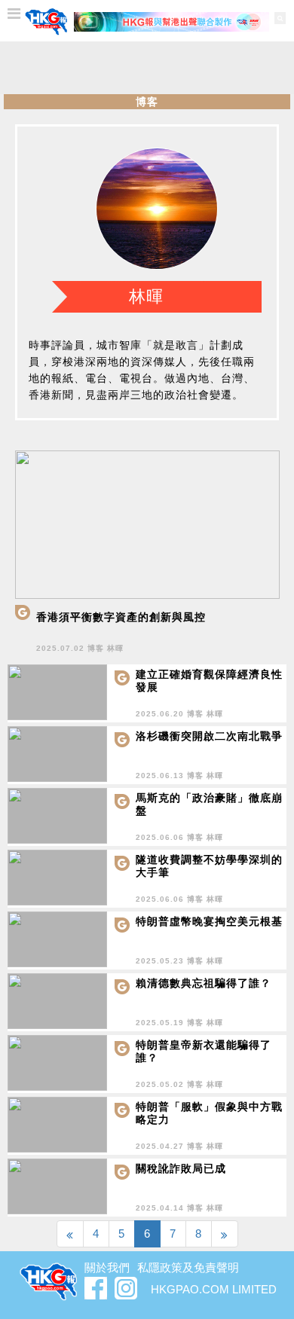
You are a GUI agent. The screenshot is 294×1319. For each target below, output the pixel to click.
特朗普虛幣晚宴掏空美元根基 (209, 921)
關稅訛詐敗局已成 (181, 1168)
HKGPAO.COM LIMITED (214, 1289)
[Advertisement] (147, 68)
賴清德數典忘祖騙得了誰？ (203, 983)
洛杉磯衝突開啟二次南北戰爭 (209, 736)
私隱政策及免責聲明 (188, 1267)
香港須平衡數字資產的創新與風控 (121, 617)
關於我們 (107, 1267)
